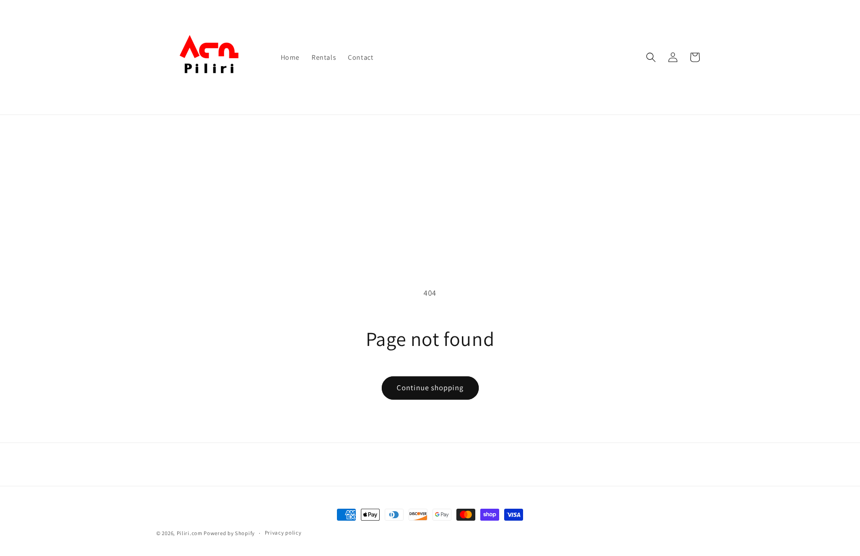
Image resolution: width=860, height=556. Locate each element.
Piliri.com (190, 533)
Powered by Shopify (229, 533)
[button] (651, 57)
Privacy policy (283, 532)
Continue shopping (430, 387)
